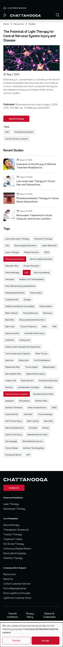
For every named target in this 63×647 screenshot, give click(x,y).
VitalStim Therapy (13, 558)
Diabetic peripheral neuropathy (19, 306)
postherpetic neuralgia (28, 387)
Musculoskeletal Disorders (32, 319)
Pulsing (8, 387)
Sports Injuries (12, 333)
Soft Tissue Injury (13, 421)
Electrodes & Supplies (14, 553)
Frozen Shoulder (31, 265)
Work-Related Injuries (33, 441)
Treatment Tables (12, 539)
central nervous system (16, 394)
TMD (54, 326)
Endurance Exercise (48, 380)
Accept (45, 640)
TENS (54, 407)
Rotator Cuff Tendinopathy (31, 279)
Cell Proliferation (42, 360)
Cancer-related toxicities (41, 259)
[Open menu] (5, 15)
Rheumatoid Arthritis (15, 292)
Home (6, 24)
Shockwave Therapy (14, 508)
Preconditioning (30, 313)
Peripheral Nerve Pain (43, 394)
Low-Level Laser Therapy (17, 238)
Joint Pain (28, 414)
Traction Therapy (12, 534)
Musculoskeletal (42, 272)
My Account (9, 574)
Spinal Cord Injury (13, 434)
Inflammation (46, 306)
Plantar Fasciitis (31, 252)
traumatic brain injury (34, 333)
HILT (27, 272)
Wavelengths (49, 367)
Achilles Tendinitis (14, 407)
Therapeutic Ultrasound (16, 529)
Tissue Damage (45, 414)
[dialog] (31, 634)
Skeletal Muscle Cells (37, 434)
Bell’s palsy (32, 421)
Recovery (47, 313)
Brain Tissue (41, 353)
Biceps (46, 427)
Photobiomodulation (14, 259)
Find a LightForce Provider (16, 593)
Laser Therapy (12, 252)
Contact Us (14, 488)
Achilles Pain (41, 400)
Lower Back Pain (49, 245)
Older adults (36, 292)
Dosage (27, 299)
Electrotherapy (12, 272)
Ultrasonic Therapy (43, 238)
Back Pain (9, 319)
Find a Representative (14, 588)
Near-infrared (11, 313)
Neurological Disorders (25, 245)
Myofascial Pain (12, 367)
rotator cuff (10, 380)
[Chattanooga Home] (25, 15)
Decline (16, 640)
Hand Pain (48, 421)
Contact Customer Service (16, 583)
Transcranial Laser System (17, 353)
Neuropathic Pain (13, 373)
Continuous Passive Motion (17, 548)
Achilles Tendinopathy (33, 448)
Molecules (24, 360)
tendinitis (9, 340)
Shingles (48, 387)
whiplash (9, 400)
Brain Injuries (27, 380)
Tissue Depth (31, 367)
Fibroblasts (24, 400)
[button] (58, 15)
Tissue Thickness (28, 326)
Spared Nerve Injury (35, 373)
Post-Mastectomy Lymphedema (20, 286)
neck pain (9, 279)
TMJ (7, 245)
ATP (28, 454)
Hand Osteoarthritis (14, 427)
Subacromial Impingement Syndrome (22, 346)
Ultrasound (24, 340)
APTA (46, 252)
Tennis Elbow (11, 448)
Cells (44, 326)
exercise (9, 360)
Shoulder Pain (11, 265)
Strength (33, 427)
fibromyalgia (11, 441)
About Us (8, 578)
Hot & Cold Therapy (13, 543)
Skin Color (10, 326)
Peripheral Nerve (13, 454)
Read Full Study (16, 118)
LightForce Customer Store (17, 597)
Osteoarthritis (11, 299)
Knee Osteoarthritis (37, 407)
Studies (32, 24)
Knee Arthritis (11, 414)
